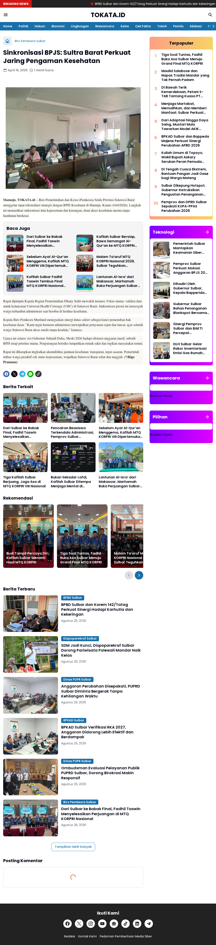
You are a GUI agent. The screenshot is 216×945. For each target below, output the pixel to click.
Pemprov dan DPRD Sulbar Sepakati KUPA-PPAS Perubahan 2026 (184, 206)
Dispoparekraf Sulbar (80, 638)
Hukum (40, 26)
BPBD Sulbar (72, 598)
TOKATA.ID (108, 15)
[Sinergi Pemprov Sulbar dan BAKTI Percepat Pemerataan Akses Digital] (161, 330)
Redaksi (69, 936)
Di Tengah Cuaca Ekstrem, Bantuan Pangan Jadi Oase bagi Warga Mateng (184, 173)
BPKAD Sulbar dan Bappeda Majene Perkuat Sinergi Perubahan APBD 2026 (185, 141)
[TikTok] (125, 923)
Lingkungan (80, 26)
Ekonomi (58, 26)
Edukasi (196, 26)
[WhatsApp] (30, 374)
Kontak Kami (87, 936)
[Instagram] (90, 923)
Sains (124, 26)
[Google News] (114, 923)
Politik (23, 26)
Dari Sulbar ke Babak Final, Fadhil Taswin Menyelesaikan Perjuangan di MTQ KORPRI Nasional (44, 241)
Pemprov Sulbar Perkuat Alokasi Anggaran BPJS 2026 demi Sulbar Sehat (191, 268)
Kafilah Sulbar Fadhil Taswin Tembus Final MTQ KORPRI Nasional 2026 (45, 281)
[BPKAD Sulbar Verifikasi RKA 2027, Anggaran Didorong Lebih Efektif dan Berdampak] (30, 736)
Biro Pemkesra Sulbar (79, 802)
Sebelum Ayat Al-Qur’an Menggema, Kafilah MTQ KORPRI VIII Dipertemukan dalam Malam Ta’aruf (48, 261)
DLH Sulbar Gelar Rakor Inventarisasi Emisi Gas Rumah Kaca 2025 (190, 348)
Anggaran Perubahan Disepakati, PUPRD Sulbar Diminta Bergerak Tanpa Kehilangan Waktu (100, 691)
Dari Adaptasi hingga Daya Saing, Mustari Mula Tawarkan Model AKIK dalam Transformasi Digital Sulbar (185, 124)
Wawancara (104, 26)
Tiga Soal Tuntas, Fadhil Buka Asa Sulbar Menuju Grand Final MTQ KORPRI (81, 557)
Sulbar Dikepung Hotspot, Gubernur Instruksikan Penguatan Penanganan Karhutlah (183, 190)
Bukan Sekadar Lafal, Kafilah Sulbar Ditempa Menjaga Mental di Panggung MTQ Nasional (72, 481)
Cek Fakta (143, 26)
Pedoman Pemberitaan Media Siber (126, 936)
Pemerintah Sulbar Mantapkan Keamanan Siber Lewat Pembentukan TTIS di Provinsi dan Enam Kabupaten (191, 248)
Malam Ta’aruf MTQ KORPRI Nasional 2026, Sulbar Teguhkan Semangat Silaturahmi (115, 261)
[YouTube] (102, 923)
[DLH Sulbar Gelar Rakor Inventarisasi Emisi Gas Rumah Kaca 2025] (161, 350)
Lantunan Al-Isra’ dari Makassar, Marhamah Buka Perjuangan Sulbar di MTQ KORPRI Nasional (117, 281)
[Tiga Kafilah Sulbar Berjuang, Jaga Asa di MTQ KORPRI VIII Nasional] (25, 457)
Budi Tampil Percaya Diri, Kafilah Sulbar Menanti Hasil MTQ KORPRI (27, 557)
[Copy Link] (38, 374)
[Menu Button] (5, 15)
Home (7, 26)
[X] (14, 374)
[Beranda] (7, 41)
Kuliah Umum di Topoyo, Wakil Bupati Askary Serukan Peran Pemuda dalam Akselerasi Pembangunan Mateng (182, 157)
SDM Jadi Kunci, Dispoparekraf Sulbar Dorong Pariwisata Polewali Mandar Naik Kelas (101, 650)
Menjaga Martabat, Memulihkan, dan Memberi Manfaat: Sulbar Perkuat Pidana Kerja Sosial (184, 108)
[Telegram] (22, 374)
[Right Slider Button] (212, 26)
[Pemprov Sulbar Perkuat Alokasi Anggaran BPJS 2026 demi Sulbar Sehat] (161, 270)
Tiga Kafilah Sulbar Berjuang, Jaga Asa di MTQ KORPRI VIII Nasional (24, 481)
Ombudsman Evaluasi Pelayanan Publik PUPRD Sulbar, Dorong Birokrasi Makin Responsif (100, 773)
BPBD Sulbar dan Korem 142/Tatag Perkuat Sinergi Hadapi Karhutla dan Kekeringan (121, 4)
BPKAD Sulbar (73, 720)
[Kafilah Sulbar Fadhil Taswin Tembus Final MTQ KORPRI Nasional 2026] (15, 283)
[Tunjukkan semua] (207, 232)
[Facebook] (6, 374)
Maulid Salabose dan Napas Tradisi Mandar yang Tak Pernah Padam (185, 75)
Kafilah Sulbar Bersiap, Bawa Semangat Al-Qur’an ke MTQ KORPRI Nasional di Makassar (115, 241)
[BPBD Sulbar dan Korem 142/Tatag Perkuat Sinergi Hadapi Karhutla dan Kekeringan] (30, 613)
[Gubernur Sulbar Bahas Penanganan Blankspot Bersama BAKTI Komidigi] (161, 310)
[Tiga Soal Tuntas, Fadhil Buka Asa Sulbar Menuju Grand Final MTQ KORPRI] (82, 536)
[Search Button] (210, 15)
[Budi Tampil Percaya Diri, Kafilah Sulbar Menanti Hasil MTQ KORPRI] (28, 536)
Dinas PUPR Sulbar (77, 679)
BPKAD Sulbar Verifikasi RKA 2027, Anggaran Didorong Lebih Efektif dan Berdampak (97, 732)
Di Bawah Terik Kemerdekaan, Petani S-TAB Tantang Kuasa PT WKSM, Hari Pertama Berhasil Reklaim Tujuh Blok (184, 92)
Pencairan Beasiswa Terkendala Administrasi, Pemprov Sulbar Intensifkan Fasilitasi (72, 432)
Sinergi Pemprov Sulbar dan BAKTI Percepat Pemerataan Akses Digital (189, 328)
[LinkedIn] (137, 923)
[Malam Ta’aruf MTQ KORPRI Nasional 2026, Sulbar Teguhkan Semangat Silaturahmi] (84, 263)
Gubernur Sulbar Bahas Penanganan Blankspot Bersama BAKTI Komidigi (190, 308)
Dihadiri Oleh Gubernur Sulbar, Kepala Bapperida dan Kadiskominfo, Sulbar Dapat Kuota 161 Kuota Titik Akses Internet (190, 288)
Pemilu (178, 26)
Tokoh (162, 26)
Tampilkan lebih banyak (73, 847)
